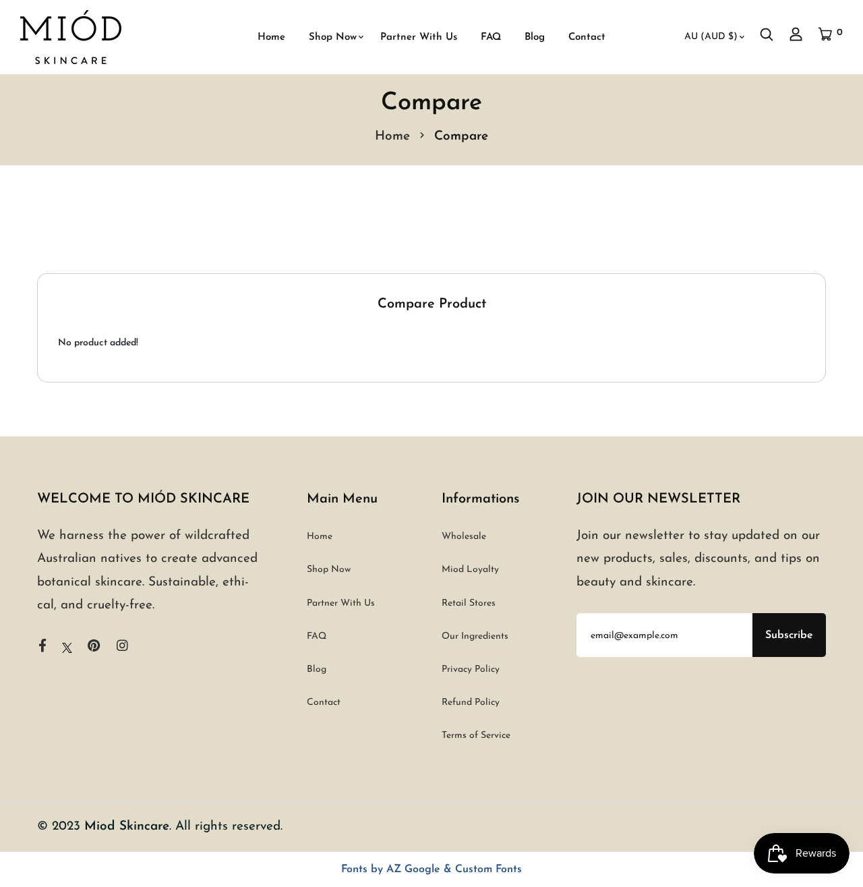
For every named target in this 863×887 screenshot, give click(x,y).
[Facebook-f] (42, 647)
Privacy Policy (471, 669)
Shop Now (333, 37)
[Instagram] (122, 647)
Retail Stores (469, 603)
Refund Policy (471, 702)
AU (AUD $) (711, 37)
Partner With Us (418, 37)
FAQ (491, 37)
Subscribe (789, 635)
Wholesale (464, 537)
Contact (586, 37)
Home (271, 37)
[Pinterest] (93, 647)
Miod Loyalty (470, 570)
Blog (535, 37)
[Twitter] (67, 647)
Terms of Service (476, 736)
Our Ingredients (475, 636)
